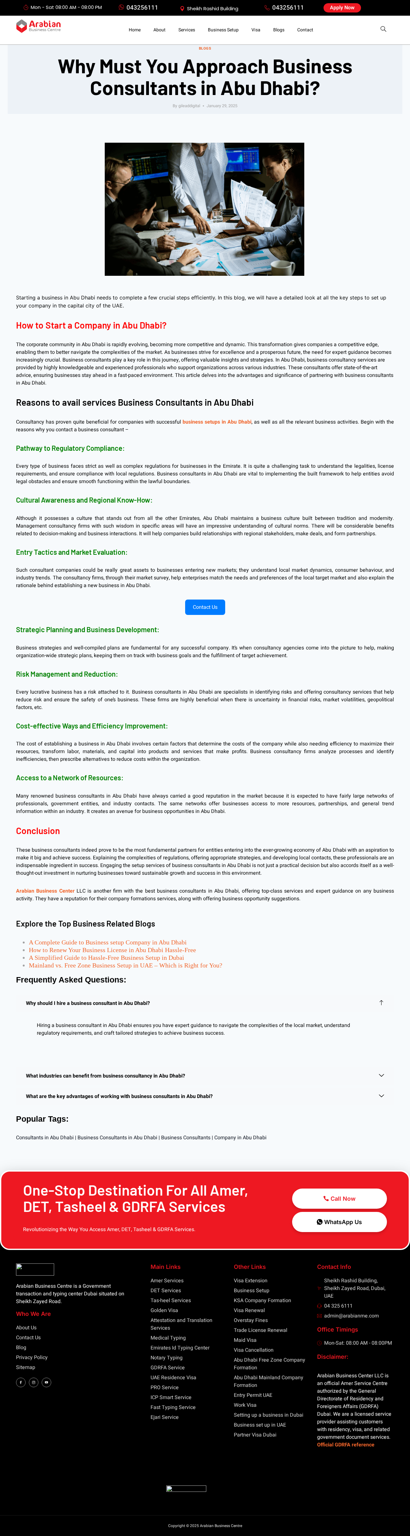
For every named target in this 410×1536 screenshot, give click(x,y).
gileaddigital (189, 106)
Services (186, 30)
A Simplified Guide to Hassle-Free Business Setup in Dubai (106, 957)
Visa (255, 30)
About (159, 30)
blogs (205, 48)
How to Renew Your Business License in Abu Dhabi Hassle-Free (112, 949)
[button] (205, 1003)
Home (135, 30)
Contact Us (205, 607)
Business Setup (223, 30)
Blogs (278, 30)
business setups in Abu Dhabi (217, 422)
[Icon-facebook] (21, 1382)
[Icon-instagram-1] (33, 1382)
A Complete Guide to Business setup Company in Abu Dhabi (108, 942)
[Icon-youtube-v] (46, 1382)
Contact (305, 30)
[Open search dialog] (383, 30)
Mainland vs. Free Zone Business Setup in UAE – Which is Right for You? (125, 965)
